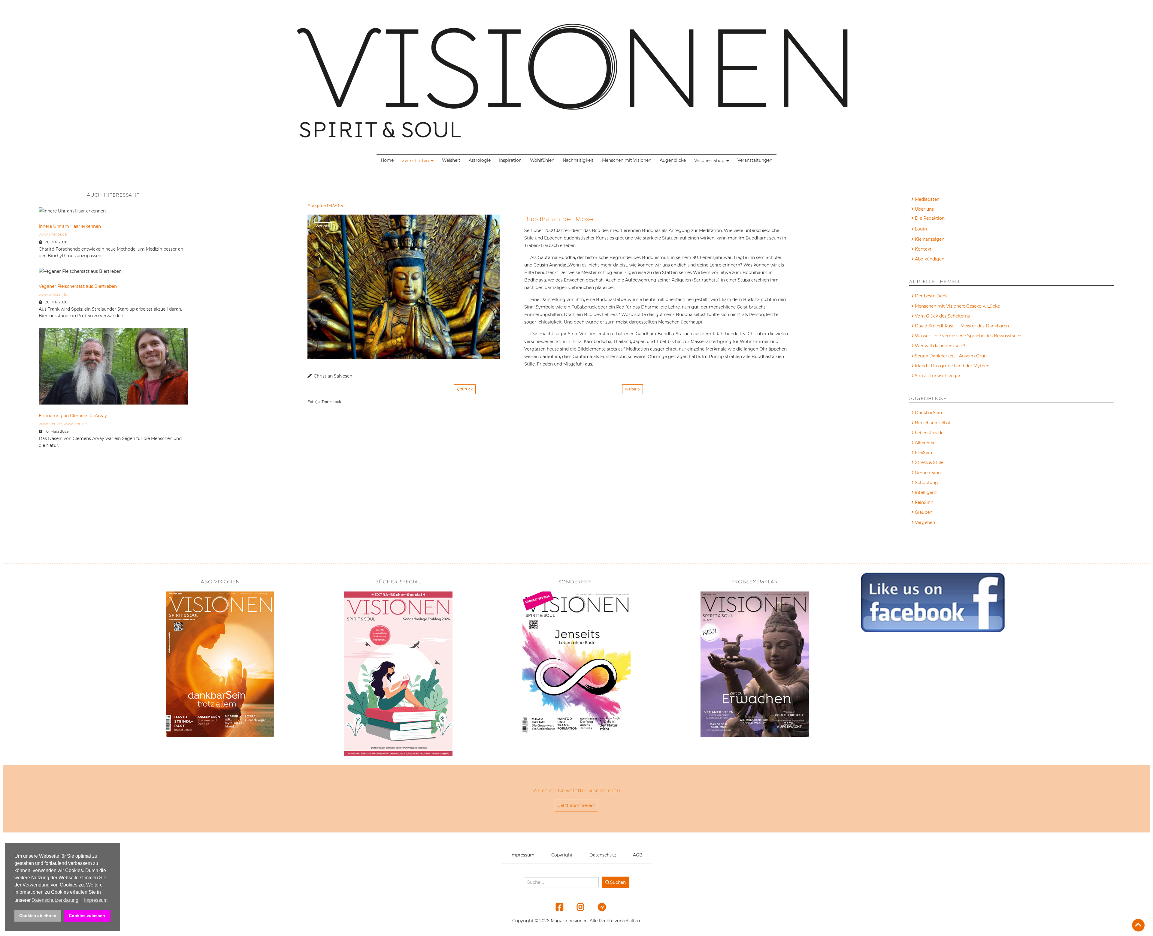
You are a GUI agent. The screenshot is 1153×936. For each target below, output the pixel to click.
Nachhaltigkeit (578, 160)
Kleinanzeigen (929, 239)
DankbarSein (928, 412)
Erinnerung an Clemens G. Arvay (73, 415)
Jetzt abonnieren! (576, 805)
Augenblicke (673, 160)
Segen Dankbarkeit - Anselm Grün (951, 356)
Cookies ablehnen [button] (37, 915)
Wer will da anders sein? (940, 345)
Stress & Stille (929, 462)
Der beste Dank (931, 296)
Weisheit (451, 160)
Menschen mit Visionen (626, 160)
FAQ (919, 219)
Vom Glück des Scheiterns (942, 316)
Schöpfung (926, 482)
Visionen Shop (709, 160)
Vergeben (925, 522)
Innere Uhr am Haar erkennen (70, 226)
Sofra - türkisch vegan (938, 375)
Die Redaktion (930, 218)
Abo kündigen (929, 259)
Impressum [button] (95, 900)
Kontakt (923, 249)
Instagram (577, 907)
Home (387, 160)
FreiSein (923, 452)
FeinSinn (924, 502)
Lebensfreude (929, 432)
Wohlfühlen (542, 160)
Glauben (923, 512)
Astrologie (480, 160)
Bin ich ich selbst (933, 423)
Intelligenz (926, 492)
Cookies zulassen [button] (87, 915)
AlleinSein (925, 442)
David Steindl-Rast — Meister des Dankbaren (962, 326)
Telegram (598, 907)
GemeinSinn (928, 472)
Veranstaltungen (754, 160)
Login (921, 229)
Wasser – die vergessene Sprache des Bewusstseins (968, 336)
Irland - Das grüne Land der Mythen (952, 366)
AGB (638, 855)
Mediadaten (927, 199)
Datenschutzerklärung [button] (55, 900)
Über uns (924, 209)
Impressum (522, 855)
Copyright (562, 855)
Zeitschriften (415, 160)
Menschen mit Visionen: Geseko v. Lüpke (957, 306)
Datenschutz (602, 855)
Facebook (556, 907)
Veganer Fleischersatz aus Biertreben (78, 286)
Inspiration (510, 160)
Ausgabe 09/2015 (325, 205)
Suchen (618, 882)
